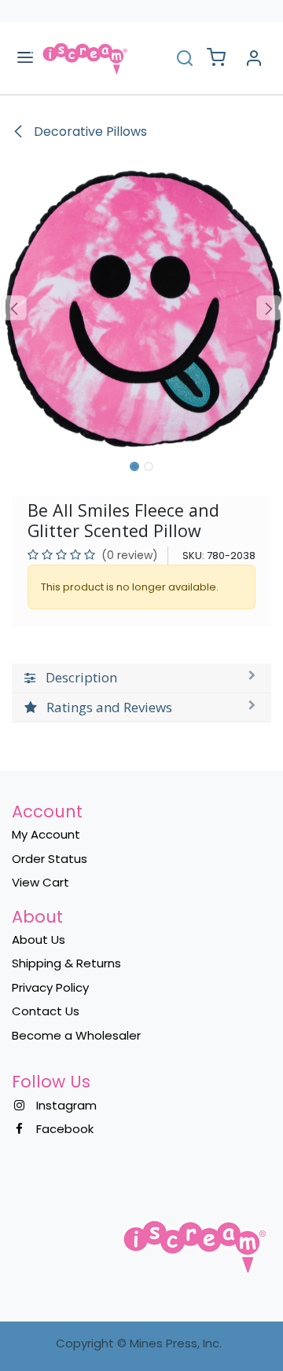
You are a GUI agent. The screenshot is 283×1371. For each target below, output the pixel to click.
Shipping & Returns (66, 963)
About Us (38, 939)
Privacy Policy (50, 987)
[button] (14, 307)
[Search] (184, 58)
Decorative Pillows (89, 131)
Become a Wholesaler (76, 1035)
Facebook (65, 1129)
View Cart (40, 882)
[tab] (141, 678)
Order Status (49, 858)
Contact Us (45, 1011)
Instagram (66, 1105)
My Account (46, 834)
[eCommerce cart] (216, 58)
